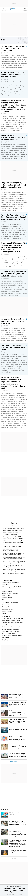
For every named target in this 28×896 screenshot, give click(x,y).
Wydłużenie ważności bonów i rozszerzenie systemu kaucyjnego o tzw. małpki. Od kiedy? (14, 558)
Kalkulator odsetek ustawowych (10, 593)
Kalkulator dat (5, 599)
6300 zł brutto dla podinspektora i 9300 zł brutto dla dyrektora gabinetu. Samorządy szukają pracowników (13, 566)
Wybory (4, 613)
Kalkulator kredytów (7, 591)
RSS (10, 890)
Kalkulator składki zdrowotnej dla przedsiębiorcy (10, 583)
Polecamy (4, 809)
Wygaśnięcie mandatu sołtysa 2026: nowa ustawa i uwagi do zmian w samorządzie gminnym (13, 537)
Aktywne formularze (11, 603)
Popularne (7, 525)
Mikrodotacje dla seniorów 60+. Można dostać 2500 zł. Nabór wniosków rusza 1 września (13, 545)
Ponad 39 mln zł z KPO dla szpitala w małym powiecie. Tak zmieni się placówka (14, 570)
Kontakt (15, 890)
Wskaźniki (7, 616)
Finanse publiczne (6, 607)
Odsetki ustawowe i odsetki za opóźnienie (12, 618)
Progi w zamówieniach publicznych (11, 627)
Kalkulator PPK (6, 595)
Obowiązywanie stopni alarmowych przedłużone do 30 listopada (12, 533)
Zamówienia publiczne (8, 609)
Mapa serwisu (13, 892)
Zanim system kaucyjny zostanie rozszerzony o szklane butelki (11, 549)
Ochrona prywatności (15, 886)
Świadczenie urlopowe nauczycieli (11, 620)
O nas (7, 886)
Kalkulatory (8, 581)
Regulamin (22, 888)
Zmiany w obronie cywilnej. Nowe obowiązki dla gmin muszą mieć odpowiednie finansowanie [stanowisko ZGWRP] (14, 562)
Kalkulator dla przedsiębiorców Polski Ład (12, 587)
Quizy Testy (5, 639)
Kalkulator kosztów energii (8, 589)
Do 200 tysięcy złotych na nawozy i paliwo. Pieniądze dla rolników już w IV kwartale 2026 (13, 529)
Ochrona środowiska (7, 611)
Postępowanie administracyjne (10, 604)
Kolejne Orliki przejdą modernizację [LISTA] (14, 573)
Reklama (20, 890)
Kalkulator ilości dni (7, 597)
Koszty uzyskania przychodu (9, 633)
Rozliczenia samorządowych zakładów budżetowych (12, 636)
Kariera (6, 890)
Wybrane (21, 525)
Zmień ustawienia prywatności (10, 888)
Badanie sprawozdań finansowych (11, 629)
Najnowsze (14, 525)
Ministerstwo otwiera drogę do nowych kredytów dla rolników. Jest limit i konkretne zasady (13, 541)
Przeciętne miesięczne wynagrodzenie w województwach (12, 623)
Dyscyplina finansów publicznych (10, 631)
